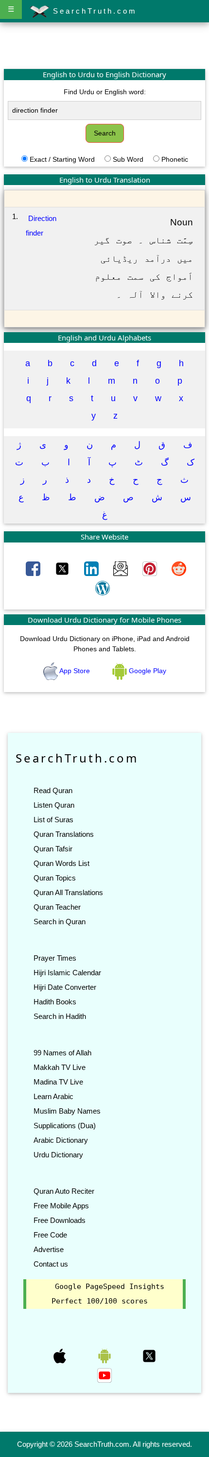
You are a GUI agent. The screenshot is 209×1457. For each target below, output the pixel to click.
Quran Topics (55, 878)
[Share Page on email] (121, 568)
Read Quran (53, 790)
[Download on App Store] (61, 1355)
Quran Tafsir (53, 849)
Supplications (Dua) (65, 1125)
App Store (75, 671)
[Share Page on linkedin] (92, 568)
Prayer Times (55, 958)
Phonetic (174, 159)
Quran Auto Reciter (64, 1191)
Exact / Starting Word (62, 159)
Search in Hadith (60, 1016)
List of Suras (53, 819)
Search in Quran (60, 921)
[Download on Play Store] (105, 1355)
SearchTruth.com (93, 11)
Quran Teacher (57, 907)
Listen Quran (54, 805)
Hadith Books (55, 1002)
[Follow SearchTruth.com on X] (149, 1355)
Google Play (146, 671)
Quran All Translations (68, 892)
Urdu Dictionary (58, 1155)
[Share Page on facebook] (34, 568)
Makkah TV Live (60, 1067)
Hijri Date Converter (65, 987)
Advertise (49, 1249)
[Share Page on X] (63, 568)
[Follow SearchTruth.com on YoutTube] (104, 1374)
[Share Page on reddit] (179, 568)
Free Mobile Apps (61, 1206)
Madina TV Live (58, 1082)
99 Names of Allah (62, 1053)
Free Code (50, 1235)
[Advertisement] (104, 45)
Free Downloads (60, 1220)
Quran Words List (61, 863)
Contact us (51, 1264)
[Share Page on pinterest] (151, 568)
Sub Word (128, 159)
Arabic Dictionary (61, 1140)
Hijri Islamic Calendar (67, 972)
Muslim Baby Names (67, 1111)
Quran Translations (64, 834)
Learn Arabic (53, 1096)
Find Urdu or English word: (105, 92)
